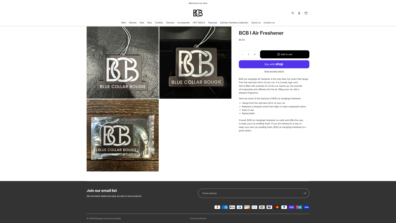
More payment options (274, 71)
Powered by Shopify (112, 218)
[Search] (292, 13)
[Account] (299, 13)
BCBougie (98, 218)
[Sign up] (304, 193)
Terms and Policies (198, 218)
